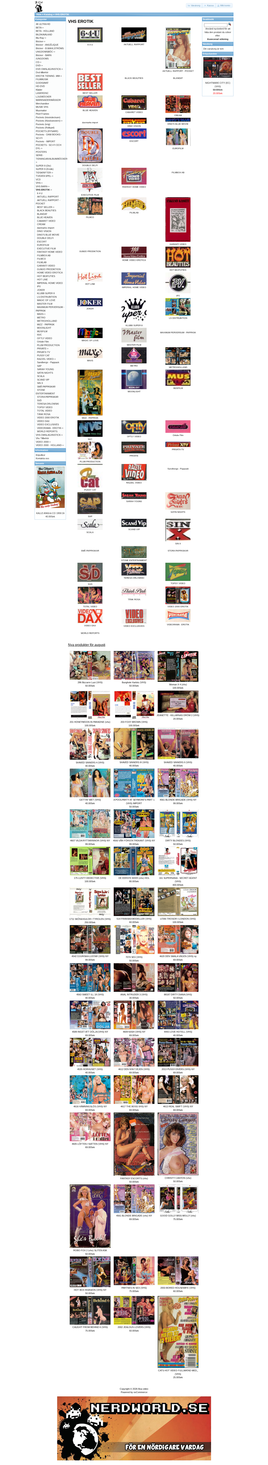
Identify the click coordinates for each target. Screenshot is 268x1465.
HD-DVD (40, 86)
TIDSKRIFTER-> (44, 172)
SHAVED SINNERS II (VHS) (178, 762)
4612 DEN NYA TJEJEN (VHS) (134, 1069)
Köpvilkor (40, 455)
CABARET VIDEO (46, 221)
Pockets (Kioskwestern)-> (49, 120)
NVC (39, 334)
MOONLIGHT (44, 328)
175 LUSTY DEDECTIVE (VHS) (90, 878)
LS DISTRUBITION (47, 297)
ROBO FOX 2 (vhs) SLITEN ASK (90, 1250)
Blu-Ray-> (41, 38)
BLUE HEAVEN (45, 217)
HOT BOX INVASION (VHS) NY (90, 1290)
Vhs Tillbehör (42, 438)
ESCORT (42, 241)
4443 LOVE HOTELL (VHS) (178, 1031)
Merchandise (42, 103)
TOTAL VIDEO (44, 410)
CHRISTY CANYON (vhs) (178, 1178)
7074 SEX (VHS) (134, 957)
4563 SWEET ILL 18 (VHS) (90, 994)
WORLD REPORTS (90, 633)
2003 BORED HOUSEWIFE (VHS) (178, 1288)
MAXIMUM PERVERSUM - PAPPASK (178, 332)
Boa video (143, 1389)
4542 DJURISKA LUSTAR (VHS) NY (90, 956)
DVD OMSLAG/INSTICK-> (49, 69)
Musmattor (41, 110)
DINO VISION (44, 231)
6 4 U (40, 193)
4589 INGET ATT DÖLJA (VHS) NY (90, 1031)
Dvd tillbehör (42, 72)
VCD (38, 179)
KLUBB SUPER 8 (46, 293)
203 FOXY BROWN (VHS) (134, 722)
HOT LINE (42, 279)
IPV (39, 286)
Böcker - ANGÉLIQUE (47, 45)
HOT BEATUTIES (46, 276)
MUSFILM (42, 331)
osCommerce (140, 1392)
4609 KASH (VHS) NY (134, 1031)
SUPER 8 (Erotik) (45, 169)
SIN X (40, 383)
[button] (194, 5)
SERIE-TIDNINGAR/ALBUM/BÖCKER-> (52, 158)
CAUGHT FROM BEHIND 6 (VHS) (90, 1327)
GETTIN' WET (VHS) (90, 800)
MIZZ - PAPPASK (45, 324)
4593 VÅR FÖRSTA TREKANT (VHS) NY (134, 840)
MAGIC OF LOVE (46, 300)
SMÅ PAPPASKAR (90, 551)
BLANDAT (178, 78)
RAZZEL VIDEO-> (46, 359)
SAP (39, 366)
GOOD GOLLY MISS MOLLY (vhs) (178, 1215)
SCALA (40, 376)
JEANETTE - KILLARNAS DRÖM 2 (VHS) (178, 715)
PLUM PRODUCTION (48, 345)
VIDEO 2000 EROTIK (48, 417)
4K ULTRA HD (43, 24)
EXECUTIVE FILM (46, 248)
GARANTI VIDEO (46, 265)
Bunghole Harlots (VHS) (134, 682)
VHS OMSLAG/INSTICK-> (49, 435)
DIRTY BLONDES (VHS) (178, 840)
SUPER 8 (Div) (43, 165)
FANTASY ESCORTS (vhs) (134, 1178)
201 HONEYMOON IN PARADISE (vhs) (90, 722)
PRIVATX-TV (43, 352)
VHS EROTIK (62, 14)
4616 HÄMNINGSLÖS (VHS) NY (90, 1106)
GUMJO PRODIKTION (90, 251)
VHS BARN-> (42, 186)
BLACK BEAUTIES (134, 78)
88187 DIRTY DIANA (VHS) (178, 994)
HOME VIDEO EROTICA (50, 272)
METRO (41, 317)
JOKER (41, 290)
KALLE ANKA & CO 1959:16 (50, 513)
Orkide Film (43, 341)
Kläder (39, 89)
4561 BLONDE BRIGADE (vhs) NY (134, 1215)
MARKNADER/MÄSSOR (48, 100)
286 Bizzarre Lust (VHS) (90, 682)
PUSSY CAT (43, 355)
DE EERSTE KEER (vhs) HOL (134, 878)
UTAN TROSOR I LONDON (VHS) (178, 919)
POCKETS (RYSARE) (47, 131)
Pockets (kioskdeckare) (48, 117)
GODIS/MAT (42, 83)
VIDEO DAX (43, 421)
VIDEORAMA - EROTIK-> (50, 428)
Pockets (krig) (43, 124)
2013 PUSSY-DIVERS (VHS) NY (178, 1069)
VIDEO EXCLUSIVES (48, 424)
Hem (38, 14)
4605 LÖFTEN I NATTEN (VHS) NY (90, 1144)
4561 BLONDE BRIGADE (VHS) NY (178, 800)
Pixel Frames (42, 114)
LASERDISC (42, 93)
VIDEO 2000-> (43, 442)
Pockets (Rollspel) (45, 127)
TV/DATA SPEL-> (44, 176)
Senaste (39, 463)
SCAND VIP (43, 379)
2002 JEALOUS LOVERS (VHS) (134, 1327)
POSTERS (41, 152)
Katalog (48, 14)
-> (44, 189)
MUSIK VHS (42, 107)
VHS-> (39, 183)
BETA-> (40, 27)
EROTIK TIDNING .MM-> (49, 76)
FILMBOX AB (178, 172)
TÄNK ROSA (43, 414)
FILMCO (41, 259)
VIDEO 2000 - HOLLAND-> (50, 445)
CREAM (41, 224)
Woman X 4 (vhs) (178, 684)
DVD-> (39, 65)
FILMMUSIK (42, 79)
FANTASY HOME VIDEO (49, 252)
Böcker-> (40, 41)
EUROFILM (43, 245)
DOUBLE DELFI (45, 238)
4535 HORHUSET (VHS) (90, 1069)
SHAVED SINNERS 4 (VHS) (90, 762)
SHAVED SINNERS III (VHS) (134, 762)
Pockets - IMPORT (45, 141)
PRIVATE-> (42, 348)
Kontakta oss (42, 458)
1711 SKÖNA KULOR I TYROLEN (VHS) (90, 919)
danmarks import (90, 122)
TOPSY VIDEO (45, 407)
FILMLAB (41, 262)
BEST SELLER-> (45, 207)
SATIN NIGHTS (45, 373)
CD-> (38, 62)
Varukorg (208, 44)
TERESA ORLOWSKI (48, 403)
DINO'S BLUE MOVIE (48, 234)
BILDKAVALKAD (44, 34)
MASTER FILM (44, 303)
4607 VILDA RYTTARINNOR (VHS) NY (90, 840)
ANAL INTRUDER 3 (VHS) (134, 994)
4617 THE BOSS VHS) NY (134, 1106)
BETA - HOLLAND (45, 31)
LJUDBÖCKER (43, 96)
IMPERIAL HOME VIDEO (50, 283)
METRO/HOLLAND (47, 321)
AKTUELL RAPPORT (48, 196)
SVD (39, 400)
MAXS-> (41, 314)
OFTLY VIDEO (44, 338)
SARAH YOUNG (45, 369)
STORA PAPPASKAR (178, 551)
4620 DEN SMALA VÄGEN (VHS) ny (178, 956)
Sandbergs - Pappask (178, 469)
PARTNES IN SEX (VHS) (134, 1288)
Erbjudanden (210, 54)
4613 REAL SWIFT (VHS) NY (178, 1106)
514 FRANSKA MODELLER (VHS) (134, 919)
